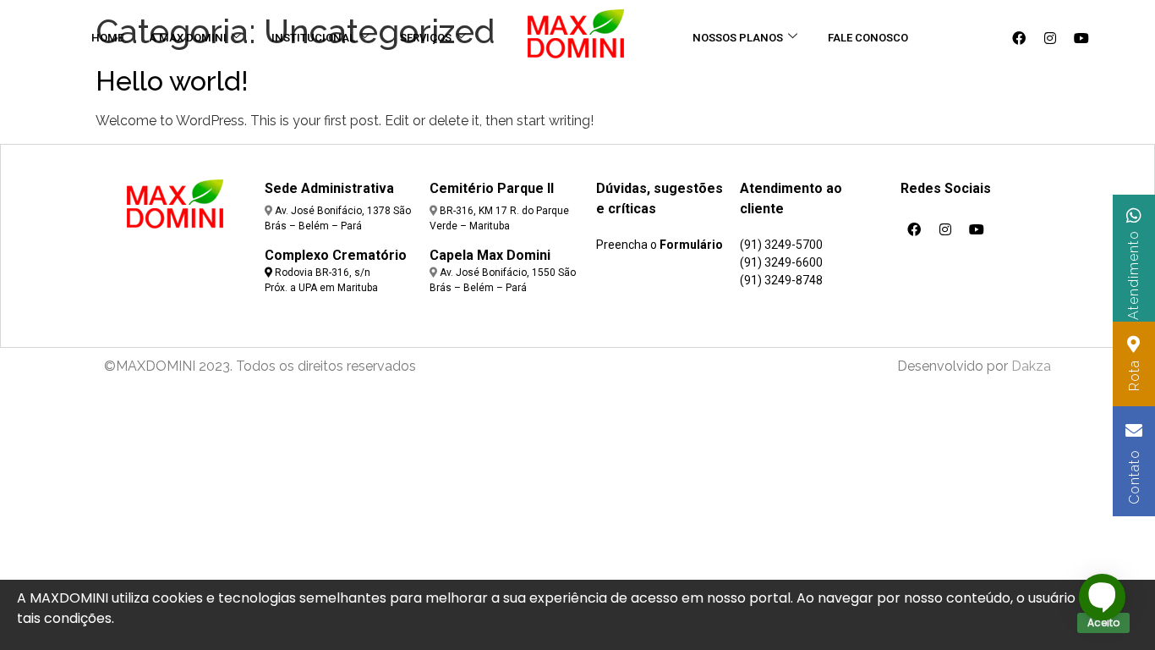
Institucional (313, 37)
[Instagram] (1050, 38)
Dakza (1031, 366)
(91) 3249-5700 (781, 244)
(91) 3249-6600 (781, 262)
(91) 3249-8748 (781, 280)
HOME (107, 37)
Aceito (1103, 622)
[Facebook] (1018, 38)
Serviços (426, 37)
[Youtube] (1081, 38)
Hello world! (172, 80)
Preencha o (659, 244)
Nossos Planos (737, 37)
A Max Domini (188, 37)
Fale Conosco (868, 37)
